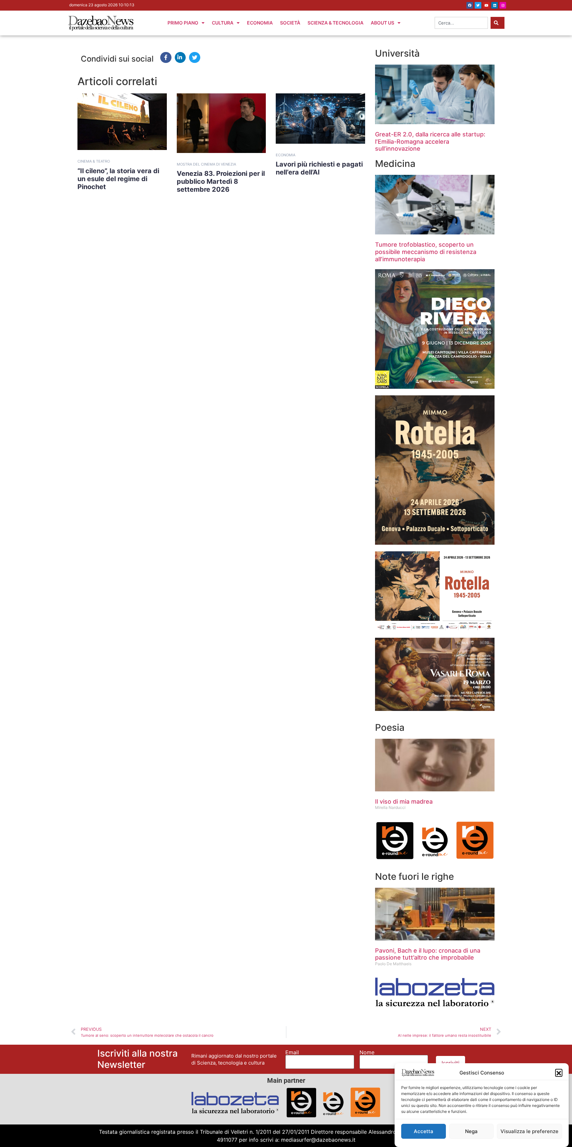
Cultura (222, 22)
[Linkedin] (494, 5)
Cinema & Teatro (93, 161)
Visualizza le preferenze (529, 1131)
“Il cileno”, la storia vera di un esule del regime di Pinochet (118, 179)
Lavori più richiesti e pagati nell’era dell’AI (319, 168)
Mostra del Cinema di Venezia (206, 164)
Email (292, 1052)
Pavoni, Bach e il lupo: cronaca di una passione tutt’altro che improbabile (427, 954)
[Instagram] (503, 5)
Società (290, 22)
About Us (382, 22)
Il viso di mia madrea (404, 801)
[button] (558, 1072)
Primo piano (182, 22)
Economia (260, 22)
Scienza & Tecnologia (335, 22)
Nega (471, 1131)
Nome (366, 1052)
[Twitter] (478, 5)
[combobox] (461, 23)
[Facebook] (469, 5)
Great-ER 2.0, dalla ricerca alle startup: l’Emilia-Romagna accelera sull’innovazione (430, 141)
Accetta (423, 1131)
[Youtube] (486, 5)
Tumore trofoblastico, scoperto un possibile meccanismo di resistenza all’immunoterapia (425, 251)
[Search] (497, 23)
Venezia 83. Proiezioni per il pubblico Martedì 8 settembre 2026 (221, 181)
